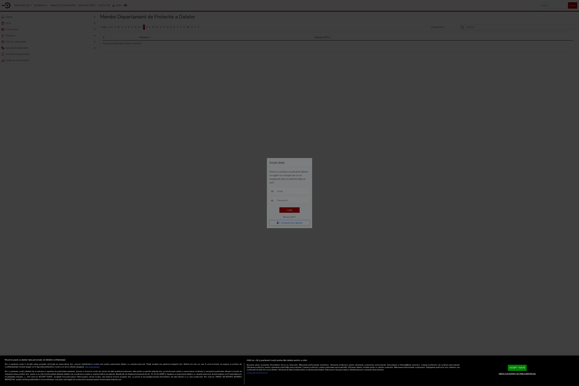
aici (24, 377)
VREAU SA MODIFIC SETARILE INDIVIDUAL (517, 374)
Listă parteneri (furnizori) (257, 373)
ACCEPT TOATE (517, 367)
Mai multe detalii (92, 367)
